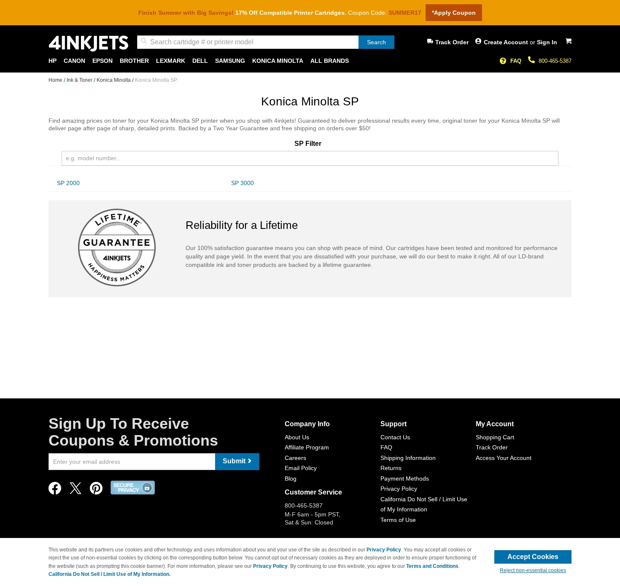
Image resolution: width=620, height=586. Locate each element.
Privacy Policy (398, 488)
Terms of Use (398, 519)
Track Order (452, 42)
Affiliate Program (307, 447)
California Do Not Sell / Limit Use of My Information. (109, 574)
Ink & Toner (80, 80)
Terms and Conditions (432, 566)
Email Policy (301, 468)
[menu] (310, 61)
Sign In (547, 42)
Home (56, 80)
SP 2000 (68, 183)
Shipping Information (408, 457)
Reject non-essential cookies (533, 570)
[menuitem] (53, 61)
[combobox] (265, 42)
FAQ (515, 61)
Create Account (507, 42)
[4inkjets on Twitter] (75, 490)
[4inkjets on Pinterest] (96, 490)
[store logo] (89, 43)
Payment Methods (404, 478)
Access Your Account (503, 457)
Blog (291, 478)
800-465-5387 (555, 61)
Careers (295, 457)
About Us (297, 437)
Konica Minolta (114, 80)
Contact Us (395, 437)
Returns (391, 468)
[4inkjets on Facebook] (55, 490)
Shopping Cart (495, 437)
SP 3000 (242, 183)
